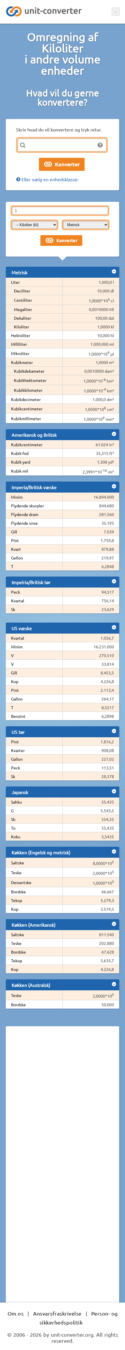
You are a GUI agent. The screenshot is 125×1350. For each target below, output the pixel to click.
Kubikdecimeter (26, 399)
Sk (13, 609)
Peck (15, 591)
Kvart (16, 549)
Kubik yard (20, 461)
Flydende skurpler (27, 505)
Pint (15, 540)
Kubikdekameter (29, 371)
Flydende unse (24, 523)
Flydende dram (24, 514)
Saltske (17, 862)
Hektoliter (20, 335)
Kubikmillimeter (26, 418)
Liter (15, 282)
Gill (14, 531)
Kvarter (18, 750)
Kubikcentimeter (26, 408)
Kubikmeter (22, 362)
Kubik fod (19, 453)
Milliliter (19, 344)
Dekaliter (22, 318)
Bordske (18, 891)
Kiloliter (21, 326)
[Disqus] (62, 1110)
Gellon (17, 557)
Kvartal (17, 600)
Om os (16, 1313)
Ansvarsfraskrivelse (57, 1313)
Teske (16, 872)
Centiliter (23, 300)
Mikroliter (20, 353)
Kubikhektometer (30, 380)
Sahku (16, 801)
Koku (15, 836)
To (13, 828)
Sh (13, 819)
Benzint (18, 716)
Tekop (16, 900)
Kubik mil (19, 470)
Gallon (17, 698)
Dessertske (21, 882)
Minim (17, 497)
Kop (14, 681)
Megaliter (23, 309)
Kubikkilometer (28, 390)
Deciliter (22, 290)
